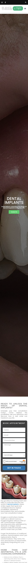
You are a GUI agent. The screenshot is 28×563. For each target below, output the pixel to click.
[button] (25, 2)
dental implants (13, 504)
